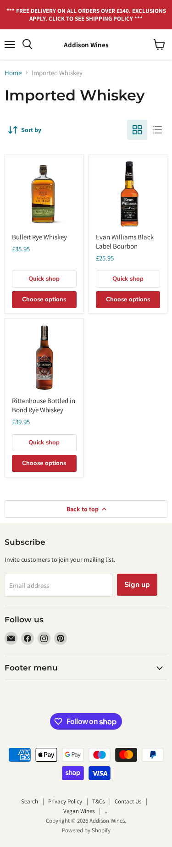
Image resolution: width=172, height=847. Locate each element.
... (107, 811)
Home (13, 73)
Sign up (137, 585)
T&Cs (98, 801)
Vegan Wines (78, 811)
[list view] (157, 130)
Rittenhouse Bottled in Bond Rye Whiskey (43, 405)
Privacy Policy (65, 801)
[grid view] (137, 130)
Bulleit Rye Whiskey (39, 237)
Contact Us (128, 801)
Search (29, 801)
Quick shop (44, 279)
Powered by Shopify (86, 830)
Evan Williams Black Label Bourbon (125, 241)
